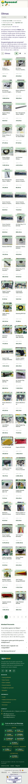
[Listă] (20, 53)
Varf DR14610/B (6, 447)
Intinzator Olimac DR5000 (20, 247)
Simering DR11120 (20, 313)
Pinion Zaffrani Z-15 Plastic (20, 91)
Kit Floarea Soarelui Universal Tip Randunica (5, 269)
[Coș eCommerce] (2, 5)
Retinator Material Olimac (6, 513)
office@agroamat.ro (14, 46)
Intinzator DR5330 (5, 336)
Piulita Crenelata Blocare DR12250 (7, 558)
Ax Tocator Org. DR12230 (20, 381)
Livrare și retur (5, 765)
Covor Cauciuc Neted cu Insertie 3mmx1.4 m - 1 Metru (20, 202)
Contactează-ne (6, 702)
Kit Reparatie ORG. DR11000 (20, 336)
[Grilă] (16, 53)
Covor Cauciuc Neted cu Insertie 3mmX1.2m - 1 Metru (20, 180)
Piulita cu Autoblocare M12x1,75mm (5, 69)
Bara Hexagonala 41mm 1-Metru (20, 113)
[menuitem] (20, 770)
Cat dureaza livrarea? (8, 651)
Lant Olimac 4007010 (5, 425)
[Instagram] (6, 670)
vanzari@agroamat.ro (9, 715)
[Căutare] (25, 17)
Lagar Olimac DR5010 (5, 314)
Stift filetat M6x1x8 (5, 491)
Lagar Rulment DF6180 (20, 602)
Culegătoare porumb (8, 687)
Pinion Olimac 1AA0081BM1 (6, 158)
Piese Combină (6, 682)
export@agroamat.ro (9, 717)
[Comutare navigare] (9, 5)
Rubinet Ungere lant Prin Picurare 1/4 (7, 580)
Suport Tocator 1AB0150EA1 (6, 292)
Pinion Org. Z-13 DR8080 (20, 269)
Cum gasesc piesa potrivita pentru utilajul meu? (12, 641)
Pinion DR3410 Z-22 (20, 403)
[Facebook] (2, 670)
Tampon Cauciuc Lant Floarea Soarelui (6, 468)
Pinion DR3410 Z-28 (7, 403)
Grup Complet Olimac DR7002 (6, 535)
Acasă (3, 697)
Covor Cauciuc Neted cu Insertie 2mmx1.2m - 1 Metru (7, 202)
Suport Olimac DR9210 (6, 113)
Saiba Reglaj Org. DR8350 (20, 425)
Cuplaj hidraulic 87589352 (20, 491)
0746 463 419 (15, 26)
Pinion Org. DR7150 (5, 381)
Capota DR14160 (20, 447)
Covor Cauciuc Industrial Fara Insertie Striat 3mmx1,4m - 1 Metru (6, 225)
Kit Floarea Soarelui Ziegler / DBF (7, 91)
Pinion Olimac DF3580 (19, 558)
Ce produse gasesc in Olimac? (11, 628)
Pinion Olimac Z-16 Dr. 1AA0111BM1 (6, 135)
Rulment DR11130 (7, 246)
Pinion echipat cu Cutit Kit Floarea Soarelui (20, 513)
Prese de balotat (6, 685)
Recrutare (5, 705)
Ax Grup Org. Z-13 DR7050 (21, 225)
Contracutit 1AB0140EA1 (19, 292)
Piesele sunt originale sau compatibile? (9, 647)
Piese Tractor (5, 680)
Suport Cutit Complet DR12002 (7, 358)
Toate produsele (6, 677)
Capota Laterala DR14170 (6, 602)
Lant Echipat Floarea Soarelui (20, 468)
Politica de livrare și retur (9, 699)
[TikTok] (13, 670)
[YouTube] (10, 670)
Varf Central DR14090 (19, 535)
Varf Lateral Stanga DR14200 (20, 580)
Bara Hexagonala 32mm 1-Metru (7, 180)
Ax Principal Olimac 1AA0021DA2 (19, 158)
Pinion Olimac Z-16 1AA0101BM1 (20, 135)
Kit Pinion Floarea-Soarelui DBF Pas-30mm (20, 69)
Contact (12, 765)
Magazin (18, 765)
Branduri (4, 690)
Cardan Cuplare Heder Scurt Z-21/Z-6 (20, 358)
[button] (11, 59)
